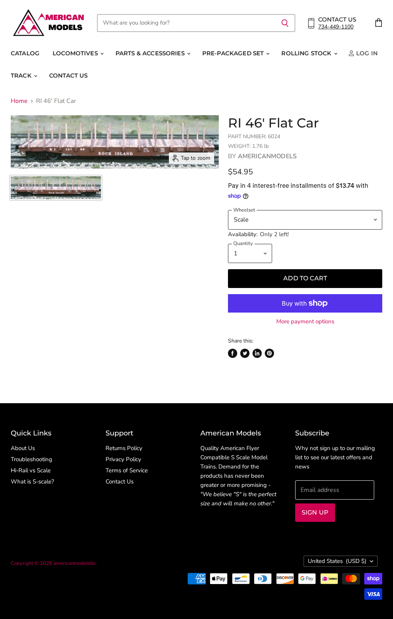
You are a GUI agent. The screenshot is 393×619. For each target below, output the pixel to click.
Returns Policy (124, 448)
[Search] (285, 23)
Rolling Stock (307, 53)
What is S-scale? (32, 481)
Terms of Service (127, 470)
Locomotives (76, 53)
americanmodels (267, 156)
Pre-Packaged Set (234, 53)
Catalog (25, 53)
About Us (23, 448)
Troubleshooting (31, 459)
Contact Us (68, 75)
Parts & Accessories (151, 53)
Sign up (315, 512)
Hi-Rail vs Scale (31, 470)
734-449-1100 (335, 26)
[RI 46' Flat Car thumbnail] (56, 187)
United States (337, 561)
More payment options (305, 321)
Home (19, 101)
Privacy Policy (123, 459)
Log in (366, 53)
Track (22, 75)
